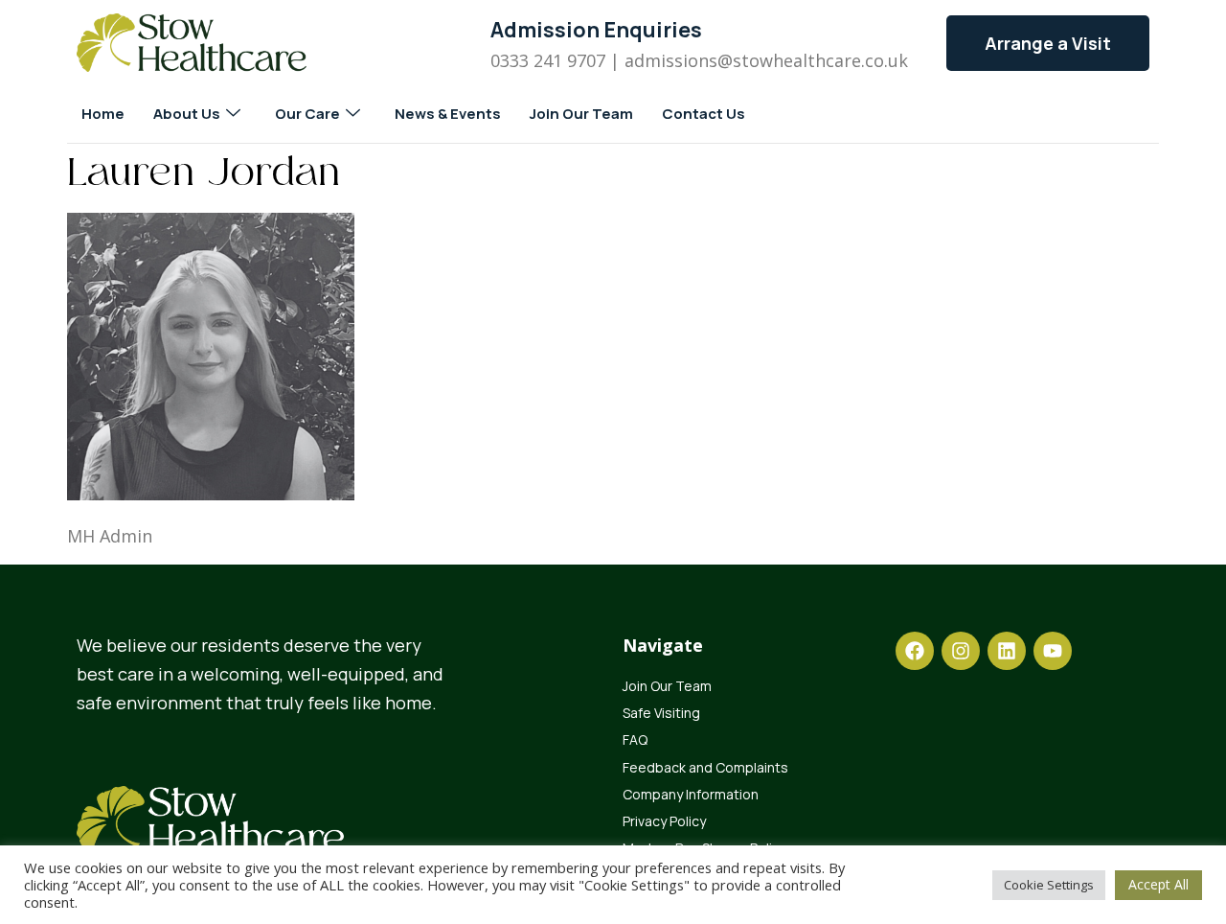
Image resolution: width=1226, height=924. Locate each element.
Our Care (307, 114)
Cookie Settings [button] (1049, 884)
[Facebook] (915, 651)
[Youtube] (1052, 651)
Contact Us (703, 114)
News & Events (448, 114)
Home (103, 114)
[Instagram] (961, 651)
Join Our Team (581, 114)
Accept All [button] (1158, 884)
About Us (186, 114)
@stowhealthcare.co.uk (812, 60)
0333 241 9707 (547, 60)
